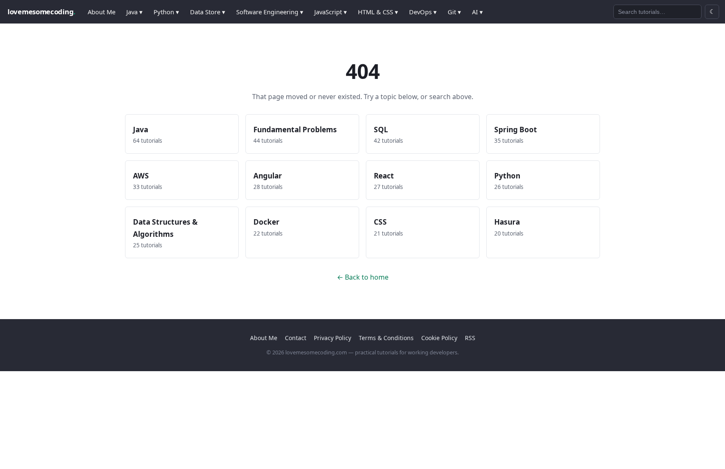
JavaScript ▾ (330, 12)
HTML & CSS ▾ (378, 12)
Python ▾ (166, 12)
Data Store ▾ (207, 12)
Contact (295, 338)
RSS (470, 338)
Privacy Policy (332, 338)
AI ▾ (477, 12)
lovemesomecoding (42, 11)
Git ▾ (454, 12)
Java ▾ (134, 12)
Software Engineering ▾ (269, 12)
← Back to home (363, 277)
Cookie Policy (439, 338)
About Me (101, 12)
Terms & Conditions (386, 338)
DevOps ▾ (423, 12)
